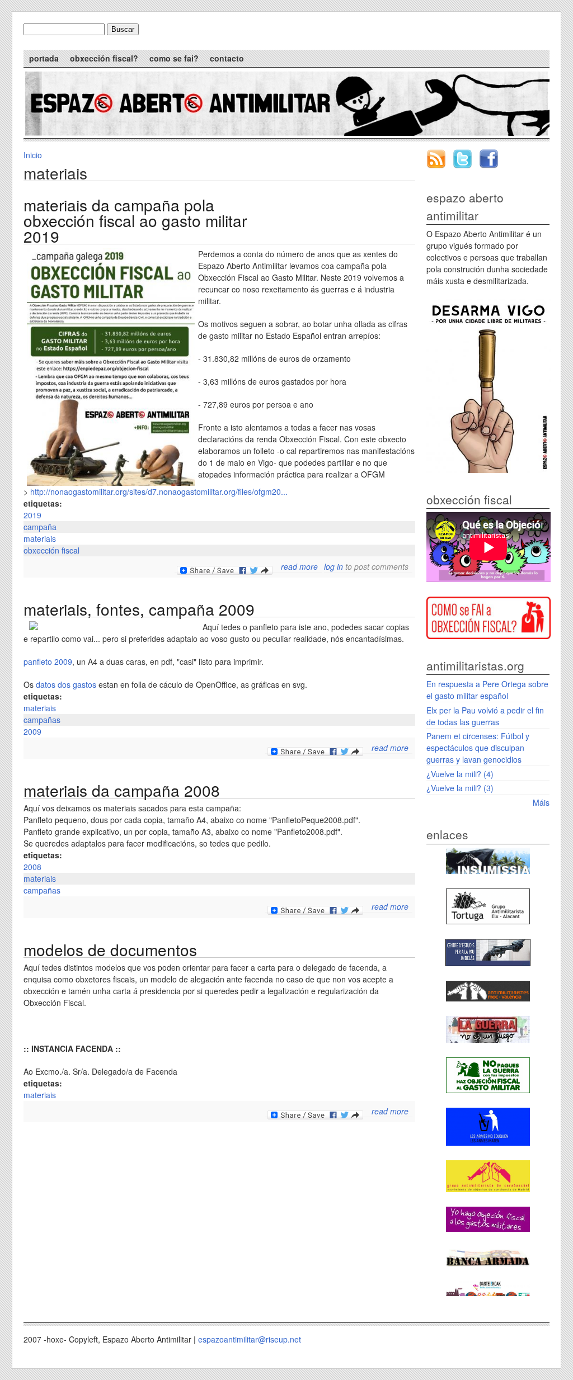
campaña (40, 526)
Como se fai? (174, 58)
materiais (40, 538)
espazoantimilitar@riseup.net (249, 1339)
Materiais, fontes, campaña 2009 (139, 609)
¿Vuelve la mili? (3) (460, 787)
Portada (44, 58)
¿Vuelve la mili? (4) (460, 773)
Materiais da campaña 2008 (122, 790)
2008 (32, 866)
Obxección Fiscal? (104, 58)
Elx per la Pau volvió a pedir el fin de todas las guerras (485, 716)
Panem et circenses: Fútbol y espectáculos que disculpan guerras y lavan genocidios (477, 747)
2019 (32, 515)
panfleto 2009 (48, 661)
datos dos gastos (66, 684)
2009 (32, 731)
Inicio (33, 154)
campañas (42, 719)
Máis (541, 802)
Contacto (227, 58)
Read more (299, 566)
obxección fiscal (51, 550)
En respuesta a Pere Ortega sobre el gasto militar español (487, 689)
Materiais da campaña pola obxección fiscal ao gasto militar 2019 (135, 220)
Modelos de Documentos (110, 949)
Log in (333, 566)
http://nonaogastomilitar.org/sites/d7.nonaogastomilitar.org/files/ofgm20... (159, 491)
